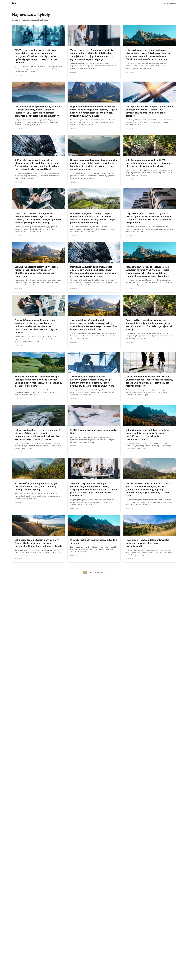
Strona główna (170, 3)
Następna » (99, 572)
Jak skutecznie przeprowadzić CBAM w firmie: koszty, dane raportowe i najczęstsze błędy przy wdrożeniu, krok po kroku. (149, 163)
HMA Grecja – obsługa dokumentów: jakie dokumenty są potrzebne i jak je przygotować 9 (147, 543)
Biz (14, 3)
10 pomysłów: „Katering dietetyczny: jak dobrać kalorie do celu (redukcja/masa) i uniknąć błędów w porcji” (36, 486)
